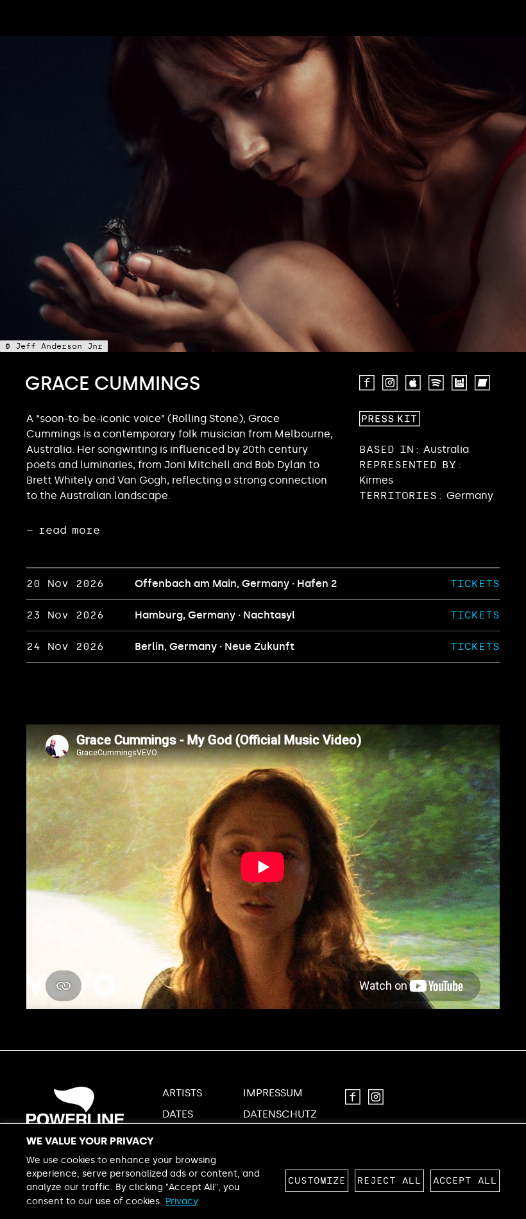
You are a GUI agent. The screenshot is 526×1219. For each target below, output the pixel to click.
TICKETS (475, 583)
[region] (263, 1171)
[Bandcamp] (482, 382)
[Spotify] (436, 382)
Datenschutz (280, 1114)
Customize (317, 1180)
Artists (182, 1093)
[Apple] (413, 382)
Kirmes (376, 480)
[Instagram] (390, 382)
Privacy (181, 1201)
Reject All (389, 1180)
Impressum (273, 1093)
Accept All (465, 1180)
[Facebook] (367, 382)
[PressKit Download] (389, 418)
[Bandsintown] (459, 382)
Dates (177, 1114)
